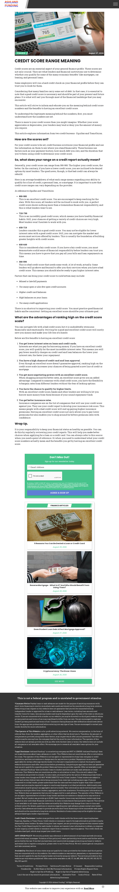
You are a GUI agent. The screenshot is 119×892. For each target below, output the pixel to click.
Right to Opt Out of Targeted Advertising (72, 872)
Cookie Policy (83, 875)
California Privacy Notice (70, 486)
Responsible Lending (93, 866)
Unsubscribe (26, 869)
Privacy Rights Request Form (86, 869)
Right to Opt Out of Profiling (41, 872)
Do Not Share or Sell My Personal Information (53, 869)
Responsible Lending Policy (63, 484)
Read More (89, 888)
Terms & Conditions (54, 486)
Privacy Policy (44, 486)
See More (59, 681)
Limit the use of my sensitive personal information (38, 875)
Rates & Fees (97, 875)
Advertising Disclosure (59, 877)
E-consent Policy (50, 484)
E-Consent (78, 866)
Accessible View (69, 875)
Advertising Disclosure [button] (78, 484)
